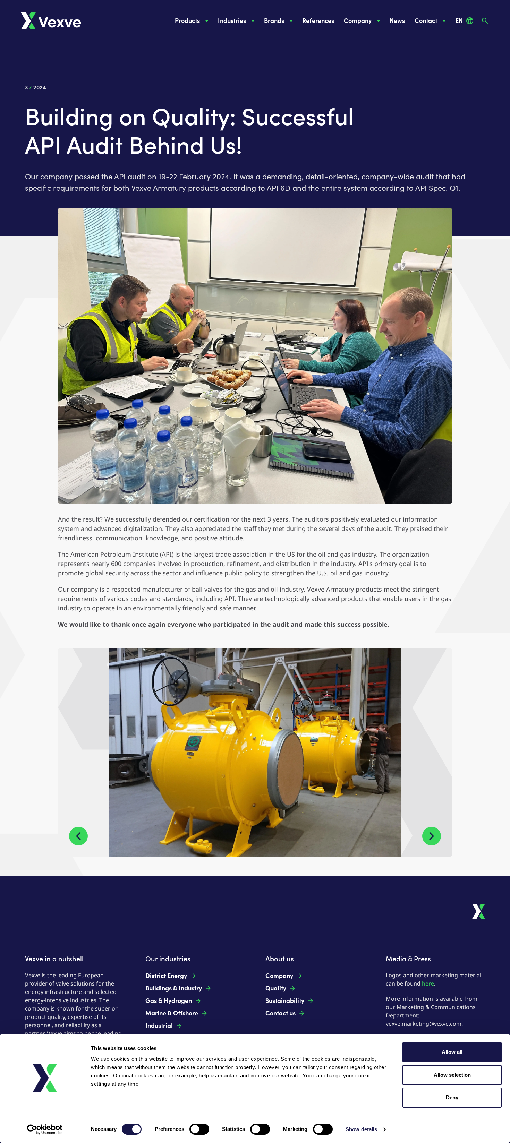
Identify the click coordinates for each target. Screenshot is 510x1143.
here (428, 983)
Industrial (159, 1026)
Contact (426, 21)
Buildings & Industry (173, 988)
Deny (452, 1097)
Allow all (452, 1052)
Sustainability (284, 1001)
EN (459, 21)
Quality (275, 988)
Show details (361, 1129)
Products (187, 21)
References (318, 21)
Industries (232, 21)
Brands (274, 21)
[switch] (199, 1129)
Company (358, 21)
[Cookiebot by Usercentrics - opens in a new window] (45, 1129)
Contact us (280, 1013)
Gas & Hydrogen (168, 1001)
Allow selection (452, 1075)
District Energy (166, 976)
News (397, 21)
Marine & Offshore (171, 1013)
